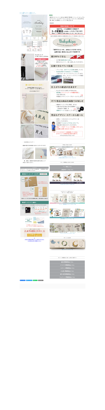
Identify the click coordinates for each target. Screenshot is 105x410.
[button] (23, 27)
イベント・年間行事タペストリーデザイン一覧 (67, 204)
